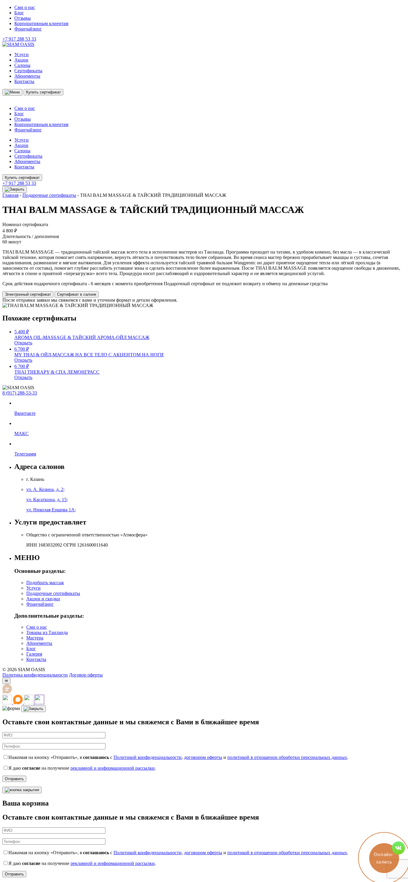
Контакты (24, 81)
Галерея (34, 653)
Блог (19, 12)
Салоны (22, 65)
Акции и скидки (43, 598)
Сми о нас (24, 7)
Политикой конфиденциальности (147, 757)
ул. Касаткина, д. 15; (47, 499)
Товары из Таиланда (47, 632)
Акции (21, 59)
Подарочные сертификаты (49, 195)
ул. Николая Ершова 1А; (51, 509)
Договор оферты (86, 674)
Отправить (14, 779)
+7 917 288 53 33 (19, 39)
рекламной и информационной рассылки (112, 768)
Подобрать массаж (45, 582)
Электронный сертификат (28, 294)
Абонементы (27, 76)
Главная (10, 195)
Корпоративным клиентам (41, 23)
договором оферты (203, 757)
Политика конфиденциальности (35, 674)
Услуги (21, 54)
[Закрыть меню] (14, 189)
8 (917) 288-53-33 (19, 392)
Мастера (34, 637)
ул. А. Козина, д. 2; (45, 489)
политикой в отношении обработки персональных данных (287, 757)
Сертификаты (28, 70)
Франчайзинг (28, 28)
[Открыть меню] (12, 92)
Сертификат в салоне (76, 294)
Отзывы (22, 18)
